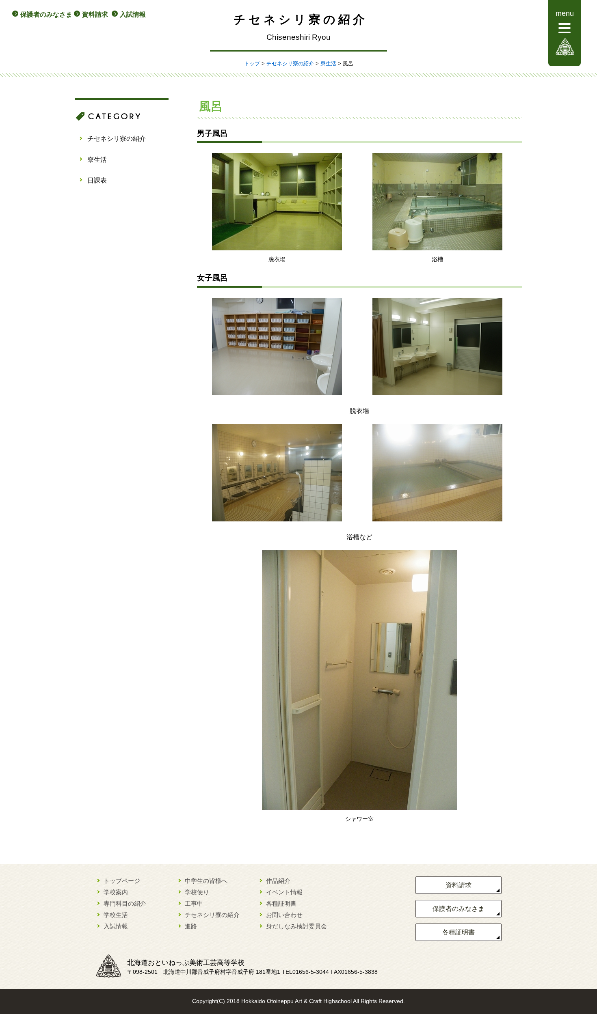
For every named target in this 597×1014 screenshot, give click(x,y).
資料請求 (95, 14)
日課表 (97, 180)
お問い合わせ (284, 914)
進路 (191, 926)
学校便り (197, 892)
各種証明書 (281, 903)
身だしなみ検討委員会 (296, 926)
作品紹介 (278, 880)
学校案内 (116, 892)
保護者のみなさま (46, 14)
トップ (252, 63)
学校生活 (116, 914)
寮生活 (328, 63)
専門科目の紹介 (125, 903)
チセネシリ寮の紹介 (290, 63)
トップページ (122, 880)
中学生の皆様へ (206, 880)
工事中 (194, 903)
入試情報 (133, 14)
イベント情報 (284, 892)
